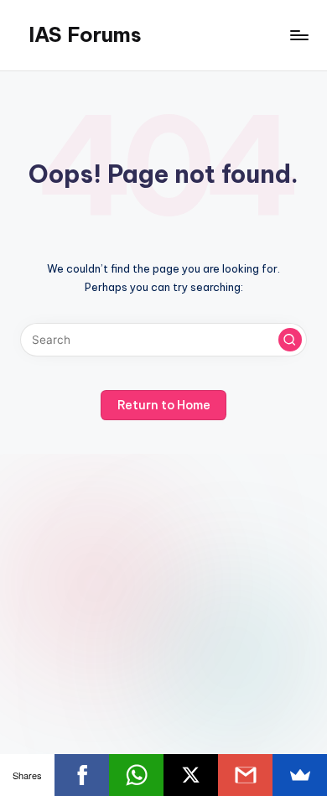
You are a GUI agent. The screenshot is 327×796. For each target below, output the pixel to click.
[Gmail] (245, 775)
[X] (191, 775)
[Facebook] (81, 775)
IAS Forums (85, 34)
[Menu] (298, 34)
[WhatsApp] (136, 775)
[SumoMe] (299, 775)
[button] (290, 339)
